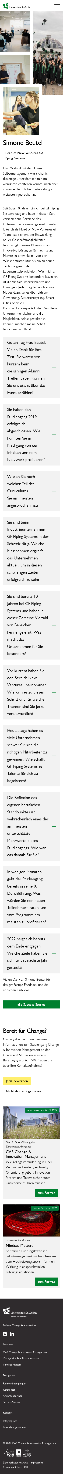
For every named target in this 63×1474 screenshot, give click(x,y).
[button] (57, 5)
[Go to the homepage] (20, 1312)
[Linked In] (12, 1333)
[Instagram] (5, 1333)
